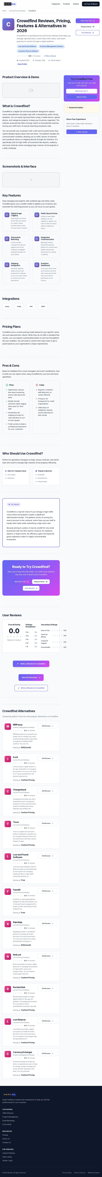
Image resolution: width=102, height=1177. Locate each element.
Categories (56, 4)
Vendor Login (7, 1161)
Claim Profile (22, 64)
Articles (76, 4)
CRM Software (7, 1113)
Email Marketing (8, 1121)
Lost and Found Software (17, 11)
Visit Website (86, 33)
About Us (6, 1139)
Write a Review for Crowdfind (32, 664)
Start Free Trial (86, 21)
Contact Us (6, 1142)
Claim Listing (7, 1157)
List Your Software (91, 4)
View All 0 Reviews (29, 677)
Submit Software (8, 1153)
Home (4, 11)
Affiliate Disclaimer (94, 1173)
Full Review (46, 726)
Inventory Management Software (51, 46)
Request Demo (86, 27)
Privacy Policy (67, 1173)
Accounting (6, 1124)
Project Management (10, 1117)
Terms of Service (79, 1173)
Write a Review (51, 56)
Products (66, 4)
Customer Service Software (28, 51)
